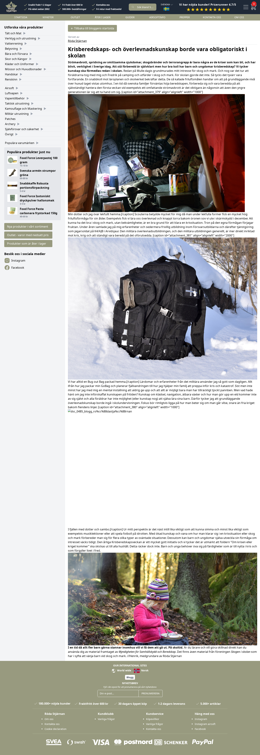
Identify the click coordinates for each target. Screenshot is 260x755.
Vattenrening (14, 43)
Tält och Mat (13, 33)
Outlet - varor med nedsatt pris (28, 235)
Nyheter (48, 17)
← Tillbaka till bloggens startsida (92, 28)
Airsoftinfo (157, 17)
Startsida (20, 17)
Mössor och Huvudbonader (23, 69)
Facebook (17, 268)
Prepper (185, 17)
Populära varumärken (19, 143)
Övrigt (9, 134)
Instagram (18, 260)
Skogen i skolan (241, 652)
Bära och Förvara (16, 54)
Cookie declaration (56, 729)
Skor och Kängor (16, 59)
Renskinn (11, 79)
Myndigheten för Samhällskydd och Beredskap (147, 652)
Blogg (130, 677)
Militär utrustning (17, 114)
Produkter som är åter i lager (26, 243)
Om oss (239, 17)
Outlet (75, 17)
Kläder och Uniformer (19, 64)
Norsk (144, 670)
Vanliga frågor (106, 719)
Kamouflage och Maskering (23, 109)
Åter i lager (103, 17)
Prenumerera (150, 693)
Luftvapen (11, 93)
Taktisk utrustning (17, 103)
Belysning (11, 49)
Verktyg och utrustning (20, 38)
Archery (10, 124)
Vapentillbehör (15, 98)
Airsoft (9, 88)
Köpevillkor (152, 719)
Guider (130, 17)
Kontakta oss (103, 5)
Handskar (11, 74)
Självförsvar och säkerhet (22, 129)
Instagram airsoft (205, 724)
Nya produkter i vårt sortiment (27, 226)
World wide (123, 670)
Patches (10, 119)
